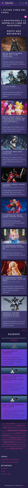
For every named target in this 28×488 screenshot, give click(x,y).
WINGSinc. (25, 446)
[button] (20, 3)
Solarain (10, 446)
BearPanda (20, 423)
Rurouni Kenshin (21, 444)
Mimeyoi (8, 437)
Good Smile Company (17, 430)
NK (22, 485)
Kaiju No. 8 (19, 433)
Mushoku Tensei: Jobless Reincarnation (9, 439)
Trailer (22, 446)
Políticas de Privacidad (10, 462)
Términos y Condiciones (11, 459)
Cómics (15, 425)
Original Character (8, 442)
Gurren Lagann (4, 433)
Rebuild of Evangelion (13, 444)
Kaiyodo (24, 433)
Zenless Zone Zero (16, 448)
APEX (12, 424)
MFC (4, 471)
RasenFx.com (14, 340)
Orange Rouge (24, 439)
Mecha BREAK (24, 435)
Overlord (16, 442)
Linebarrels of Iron (13, 435)
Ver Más (24, 330)
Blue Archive (24, 423)
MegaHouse (5, 437)
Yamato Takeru (7, 448)
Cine (13, 426)
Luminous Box (19, 435)
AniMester (8, 423)
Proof (7, 444)
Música (20, 440)
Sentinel (7, 446)
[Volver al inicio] (7, 3)
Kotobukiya (6, 435)
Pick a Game (7, 474)
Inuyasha (14, 433)
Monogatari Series (15, 438)
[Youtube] (25, 16)
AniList (5, 468)
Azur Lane (16, 423)
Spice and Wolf (14, 446)
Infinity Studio (9, 433)
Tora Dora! (19, 446)
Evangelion (9, 428)
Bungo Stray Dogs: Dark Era (7, 425)
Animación (4, 423)
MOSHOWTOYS (22, 437)
